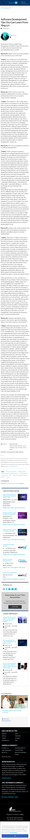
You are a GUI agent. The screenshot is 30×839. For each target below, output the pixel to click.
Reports (4, 733)
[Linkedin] (4, 589)
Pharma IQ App (6, 756)
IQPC (2, 455)
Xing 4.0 (8, 477)
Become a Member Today (20, 753)
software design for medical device (9, 473)
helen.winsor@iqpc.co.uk (13, 466)
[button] (15, 8)
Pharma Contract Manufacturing (7, 560)
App (16, 740)
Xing (10, 475)
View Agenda (14, 507)
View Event (22, 507)
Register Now (6, 507)
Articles (4, 736)
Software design (22, 471)
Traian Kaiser (13, 35)
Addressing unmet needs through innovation (11, 711)
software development (11, 471)
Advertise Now (6, 778)
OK (15, 836)
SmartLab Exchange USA (10, 572)
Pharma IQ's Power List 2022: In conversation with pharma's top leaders (9, 619)
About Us (4, 752)
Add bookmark (6, 28)
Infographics (5, 740)
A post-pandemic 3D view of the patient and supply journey (9, 642)
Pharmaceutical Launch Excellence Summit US (9, 513)
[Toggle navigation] (3, 3)
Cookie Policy (19, 750)
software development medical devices (14, 476)
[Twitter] (9, 589)
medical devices (23, 473)
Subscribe (13, 483)
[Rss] (16, 589)
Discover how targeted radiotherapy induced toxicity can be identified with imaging (10, 665)
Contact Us (5, 748)
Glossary (17, 738)
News (16, 733)
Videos (4, 738)
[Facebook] (7, 589)
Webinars (18, 736)
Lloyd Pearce (7, 720)
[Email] (12, 589)
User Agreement (6, 750)
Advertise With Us (20, 748)
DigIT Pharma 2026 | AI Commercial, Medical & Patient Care (9, 496)
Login (7, 483)
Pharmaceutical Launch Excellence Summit (9, 530)
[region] (15, 830)
